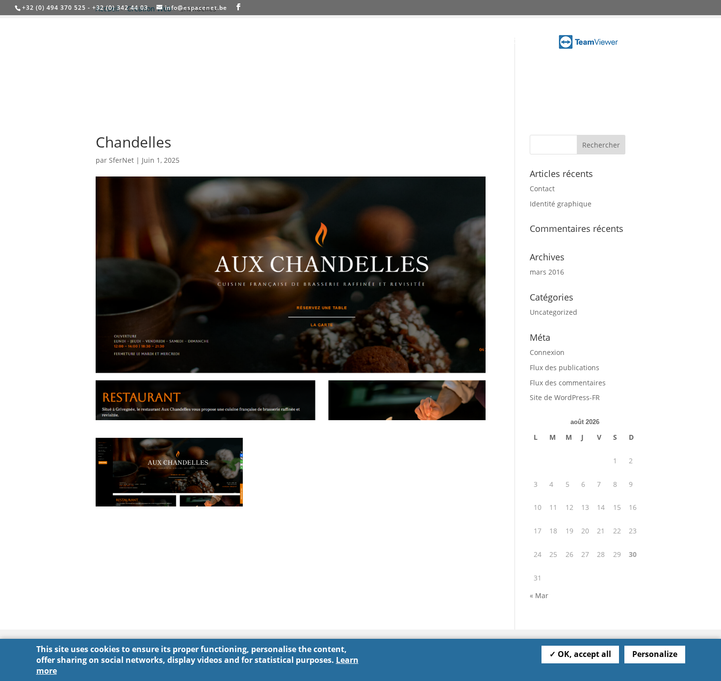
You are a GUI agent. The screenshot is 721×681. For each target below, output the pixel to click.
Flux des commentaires (568, 382)
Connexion (547, 352)
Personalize (654, 654)
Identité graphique (561, 203)
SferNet (121, 160)
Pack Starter (479, 42)
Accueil (384, 42)
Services (422, 42)
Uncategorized (553, 312)
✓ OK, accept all (580, 654)
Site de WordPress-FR (565, 397)
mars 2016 (547, 272)
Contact (526, 42)
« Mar (539, 595)
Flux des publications (564, 367)
